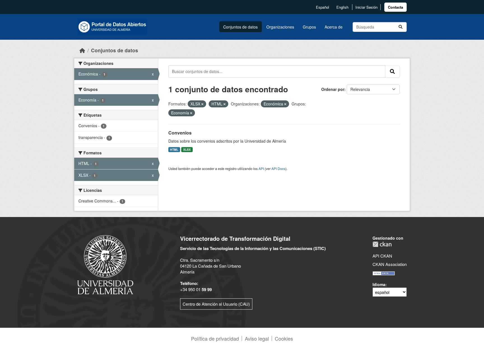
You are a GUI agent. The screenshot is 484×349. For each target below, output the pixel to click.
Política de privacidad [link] (215, 338)
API (261, 168)
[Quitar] (202, 104)
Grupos (309, 27)
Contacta (395, 7)
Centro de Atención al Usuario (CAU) (216, 304)
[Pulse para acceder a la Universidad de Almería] (105, 264)
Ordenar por (332, 89)
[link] (395, 7)
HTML (174, 149)
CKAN (382, 244)
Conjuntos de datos (240, 27)
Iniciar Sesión (366, 7)
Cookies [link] (284, 338)
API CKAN (382, 256)
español (322, 7)
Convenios (180, 132)
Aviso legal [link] (257, 338)
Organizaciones (280, 27)
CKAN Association (390, 264)
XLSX (187, 149)
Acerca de (334, 27)
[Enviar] (400, 27)
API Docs (278, 168)
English (342, 7)
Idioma (379, 284)
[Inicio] (82, 50)
